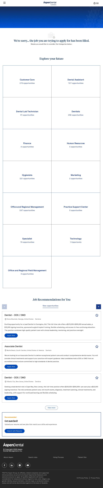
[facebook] (4, 465)
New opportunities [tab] (50, 306)
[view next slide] (98, 306)
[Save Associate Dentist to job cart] (96, 346)
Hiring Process (58, 457)
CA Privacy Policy (82, 478)
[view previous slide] (4, 306)
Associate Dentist (13, 346)
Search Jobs (32, 457)
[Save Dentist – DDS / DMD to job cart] (96, 315)
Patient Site (82, 457)
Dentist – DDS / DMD (15, 315)
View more (51, 408)
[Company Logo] (50, 3)
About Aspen (8, 457)
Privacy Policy (95, 478)
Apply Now (11, 335)
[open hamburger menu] (4, 3)
